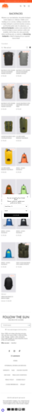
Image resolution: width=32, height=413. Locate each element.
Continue (16, 215)
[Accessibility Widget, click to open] (2, 410)
